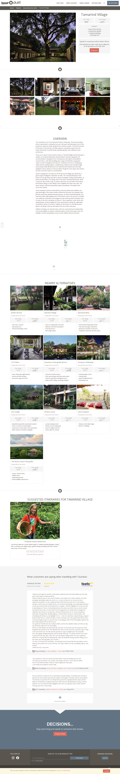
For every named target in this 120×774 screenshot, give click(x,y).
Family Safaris (84, 3)
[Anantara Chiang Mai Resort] (66, 244)
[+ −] (60, 248)
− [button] (2, 226)
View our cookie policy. (63, 770)
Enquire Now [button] (60, 734)
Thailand (18, 8)
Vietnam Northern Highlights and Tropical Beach (60, 668)
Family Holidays (71, 3)
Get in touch (112, 3)
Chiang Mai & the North (30, 8)
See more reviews (60, 697)
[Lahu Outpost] (60, 228)
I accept (106, 771)
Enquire (94, 50)
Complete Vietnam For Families (54, 689)
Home (12, 8)
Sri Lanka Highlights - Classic (53, 651)
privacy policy (39, 760)
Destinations (96, 3)
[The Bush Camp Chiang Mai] (54, 267)
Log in (105, 758)
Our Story (60, 3)
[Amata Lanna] (65, 246)
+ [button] (2, 224)
